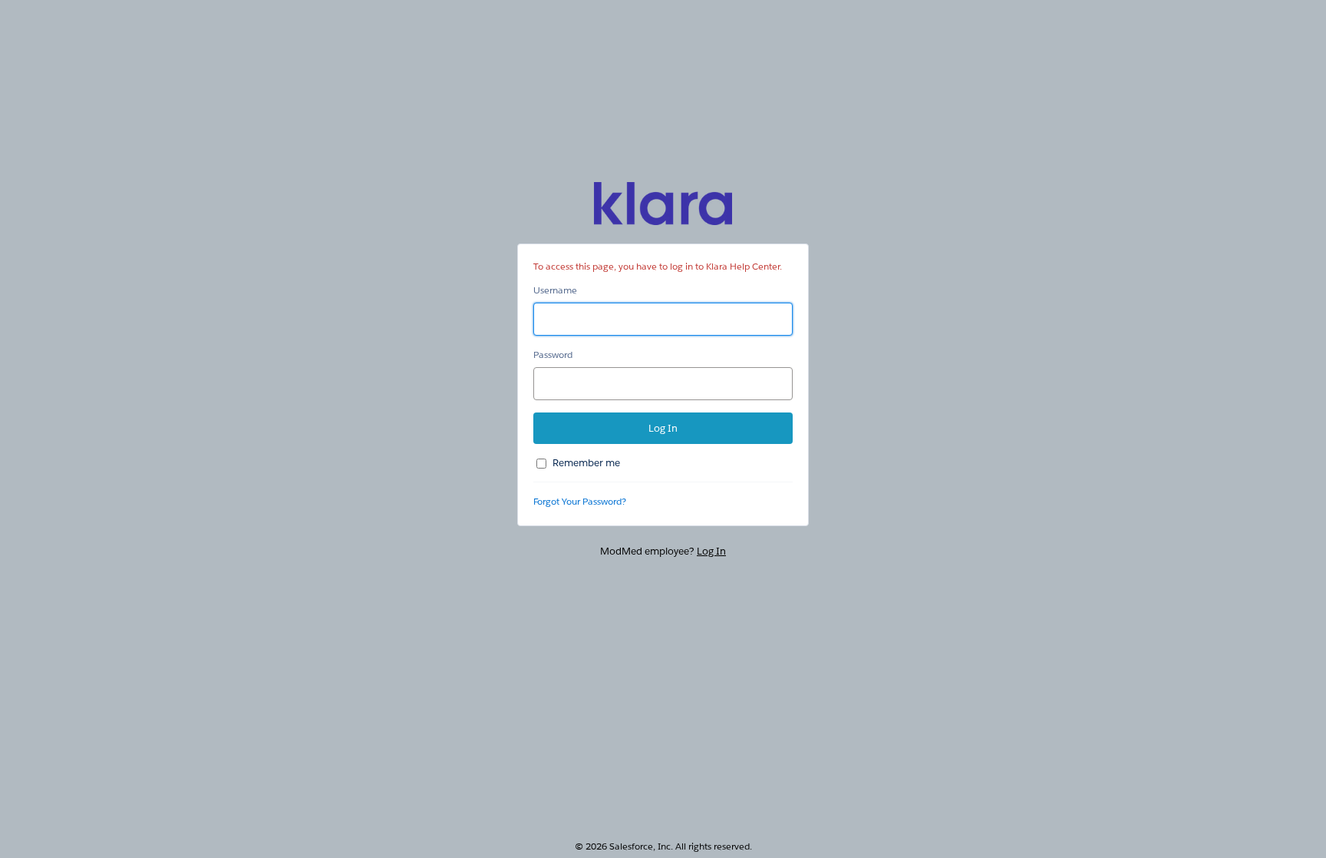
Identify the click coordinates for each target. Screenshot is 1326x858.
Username (555, 289)
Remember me (586, 462)
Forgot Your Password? (579, 501)
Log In (711, 551)
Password (552, 354)
